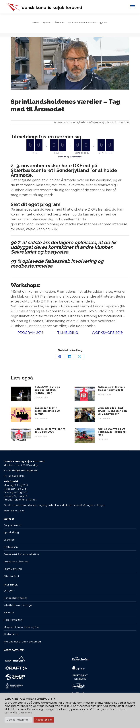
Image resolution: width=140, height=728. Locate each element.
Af (99, 122)
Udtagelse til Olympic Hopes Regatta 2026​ (111, 388)
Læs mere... (26, 712)
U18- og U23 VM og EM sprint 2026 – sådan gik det (112, 432)
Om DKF (9, 590)
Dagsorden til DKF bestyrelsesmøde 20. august (47, 411)
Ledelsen (9, 539)
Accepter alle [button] (44, 719)
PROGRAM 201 (30, 333)
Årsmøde (69, 122)
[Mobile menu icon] (132, 7)
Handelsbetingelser (15, 597)
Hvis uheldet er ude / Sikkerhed (22, 641)
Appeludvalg (11, 532)
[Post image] (21, 394)
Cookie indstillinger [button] (18, 719)
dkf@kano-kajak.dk (24, 470)
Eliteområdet (11, 576)
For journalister (12, 525)
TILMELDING (67, 333)
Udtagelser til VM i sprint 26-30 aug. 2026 (49, 430)
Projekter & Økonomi (16, 561)
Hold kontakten (13, 619)
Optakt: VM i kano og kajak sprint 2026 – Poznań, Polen (47, 390)
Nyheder (81, 122)
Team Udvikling (13, 568)
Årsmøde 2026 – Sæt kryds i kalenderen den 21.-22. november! (112, 411)
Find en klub (11, 634)
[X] (79, 356)
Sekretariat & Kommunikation (21, 554)
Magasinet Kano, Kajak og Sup (22, 627)
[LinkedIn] (69, 356)
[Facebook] (59, 356)
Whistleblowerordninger (18, 605)
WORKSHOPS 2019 (107, 333)
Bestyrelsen (11, 546)
